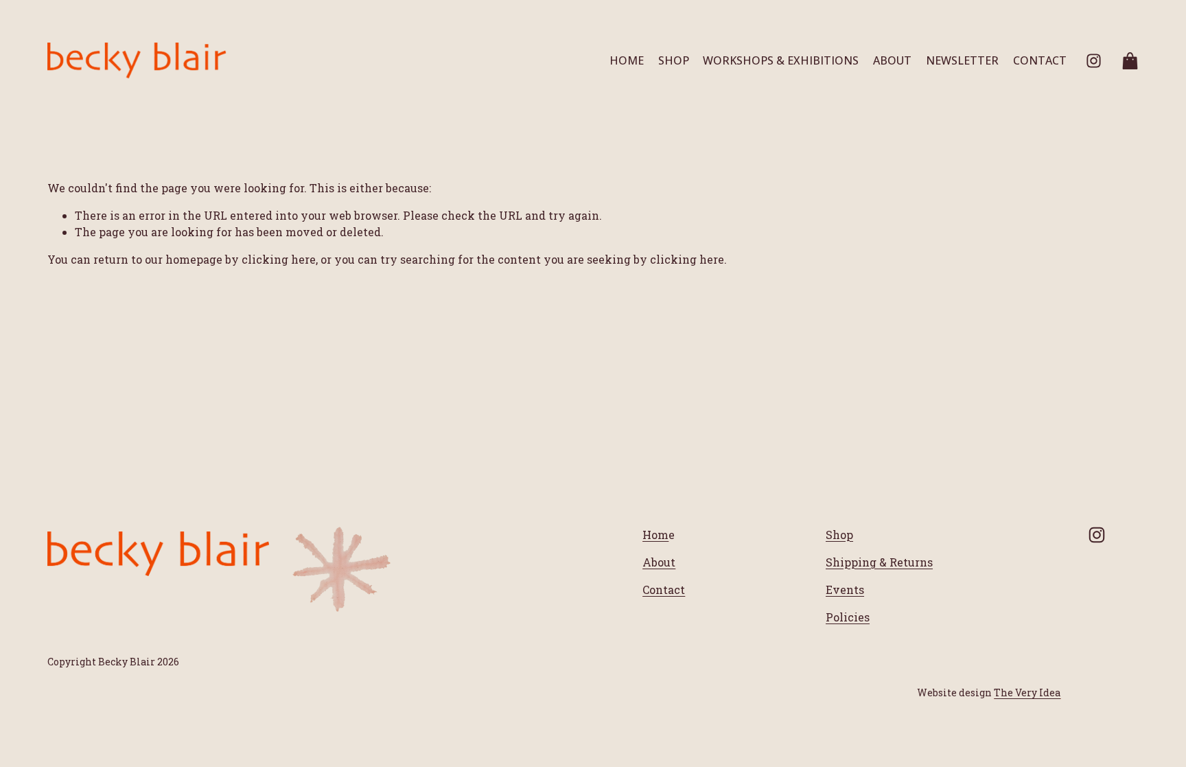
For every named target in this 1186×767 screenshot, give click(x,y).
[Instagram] (1093, 60)
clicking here (279, 259)
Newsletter (962, 60)
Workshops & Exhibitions (781, 60)
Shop (673, 60)
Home (626, 60)
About (892, 60)
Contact (1040, 60)
